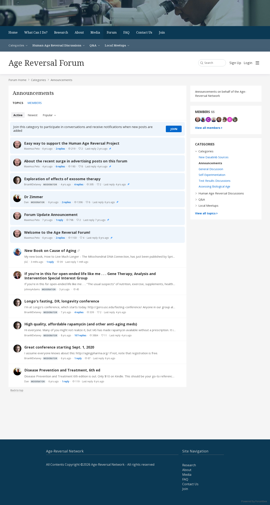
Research (61, 32)
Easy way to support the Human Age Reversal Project (71, 143)
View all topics (205, 213)
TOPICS (17, 103)
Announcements (61, 80)
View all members (207, 128)
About (79, 32)
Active (18, 115)
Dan (34, 202)
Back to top (16, 390)
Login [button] (248, 63)
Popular (48, 115)
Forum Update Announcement (51, 214)
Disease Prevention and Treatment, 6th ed (62, 370)
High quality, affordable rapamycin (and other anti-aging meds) (80, 324)
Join (162, 32)
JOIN (173, 129)
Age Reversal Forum (46, 63)
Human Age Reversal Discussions (56, 45)
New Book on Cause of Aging (50, 250)
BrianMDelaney (40, 184)
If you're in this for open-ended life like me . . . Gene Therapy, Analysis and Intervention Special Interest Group (90, 275)
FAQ (126, 32)
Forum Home (17, 80)
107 (80, 335)
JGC (26, 262)
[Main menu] (257, 62)
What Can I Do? (35, 32)
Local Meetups (115, 45)
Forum (112, 32)
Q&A (93, 45)
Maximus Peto (32, 148)
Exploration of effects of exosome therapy (62, 178)
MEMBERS (34, 103)
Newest (33, 115)
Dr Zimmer (33, 196)
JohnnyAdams (40, 289)
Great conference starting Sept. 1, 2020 (59, 347)
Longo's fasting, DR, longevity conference (61, 301)
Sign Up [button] (235, 63)
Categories (16, 45)
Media (95, 32)
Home (13, 32)
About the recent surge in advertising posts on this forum (75, 161)
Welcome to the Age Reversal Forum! (57, 232)
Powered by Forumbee (254, 501)
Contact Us (144, 32)
